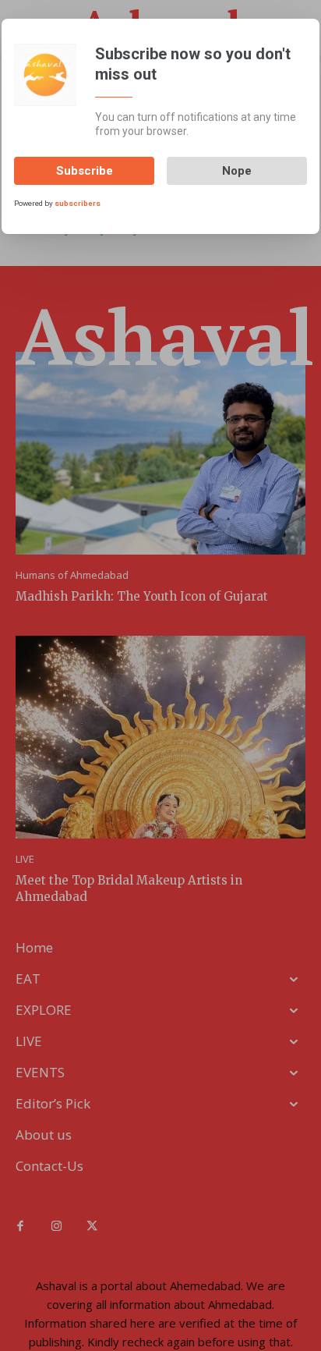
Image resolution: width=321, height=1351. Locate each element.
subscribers (78, 203)
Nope (237, 171)
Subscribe (84, 171)
